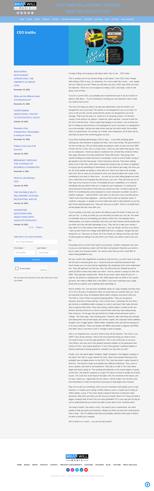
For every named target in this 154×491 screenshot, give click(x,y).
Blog (107, 19)
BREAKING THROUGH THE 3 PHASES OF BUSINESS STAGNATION (26, 163)
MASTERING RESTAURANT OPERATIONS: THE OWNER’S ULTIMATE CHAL (24, 78)
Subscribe (36, 260)
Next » (40, 227)
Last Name (41, 248)
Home (22, 19)
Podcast (46, 19)
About (37, 19)
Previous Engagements (72, 19)
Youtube (115, 19)
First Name (18, 248)
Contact (55, 19)
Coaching (88, 19)
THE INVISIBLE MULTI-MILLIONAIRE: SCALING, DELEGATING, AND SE (26, 195)
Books (29, 19)
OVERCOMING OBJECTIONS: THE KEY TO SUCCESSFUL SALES (27, 114)
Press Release (127, 19)
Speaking (99, 19)
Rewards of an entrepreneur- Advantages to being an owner (26, 131)
